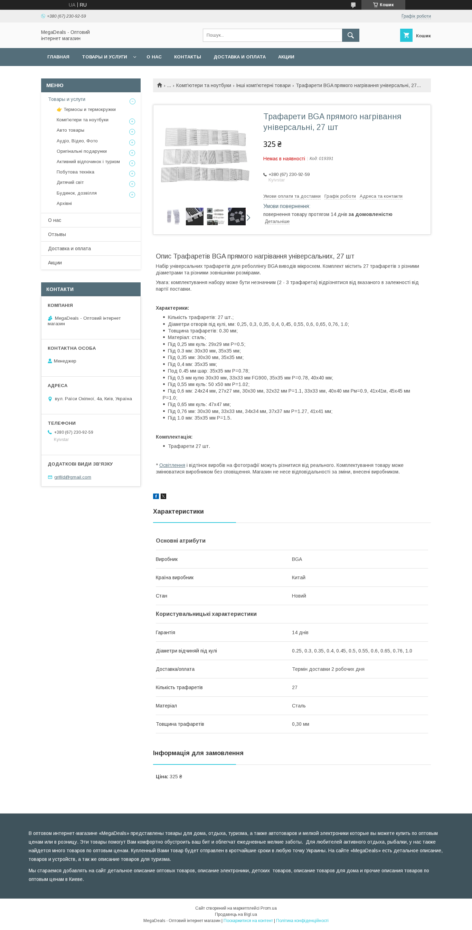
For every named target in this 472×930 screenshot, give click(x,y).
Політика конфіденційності (302, 920)
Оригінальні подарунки (82, 151)
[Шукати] (350, 35)
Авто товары (70, 130)
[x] (163, 497)
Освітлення (172, 465)
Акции (286, 56)
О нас (154, 56)
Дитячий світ (70, 182)
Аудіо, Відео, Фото (77, 140)
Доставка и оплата (240, 56)
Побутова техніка (75, 172)
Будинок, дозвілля (77, 193)
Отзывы (57, 234)
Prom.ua (269, 908)
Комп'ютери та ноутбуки (203, 85)
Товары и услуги (104, 56)
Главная (58, 56)
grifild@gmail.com (72, 477)
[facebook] (156, 497)
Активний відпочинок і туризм (88, 161)
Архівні (64, 203)
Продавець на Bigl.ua (236, 914)
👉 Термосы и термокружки (86, 109)
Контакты (187, 56)
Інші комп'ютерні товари (263, 85)
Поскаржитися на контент (248, 920)
